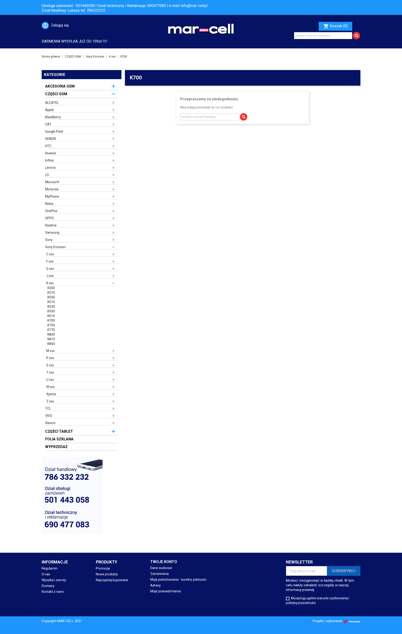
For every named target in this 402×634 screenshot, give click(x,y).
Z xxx (50, 401)
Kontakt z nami (53, 592)
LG (47, 175)
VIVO (48, 416)
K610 (51, 316)
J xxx (50, 276)
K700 (51, 320)
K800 (51, 334)
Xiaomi (50, 423)
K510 (51, 302)
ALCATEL (52, 103)
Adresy (155, 585)
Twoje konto (163, 562)
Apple (49, 110)
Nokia (49, 204)
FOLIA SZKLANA (59, 439)
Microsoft (52, 182)
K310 (51, 292)
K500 (51, 297)
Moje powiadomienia (165, 591)
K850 (51, 344)
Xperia (51, 394)
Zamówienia (159, 574)
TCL (48, 408)
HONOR (50, 139)
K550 (51, 311)
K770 (51, 330)
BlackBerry (53, 117)
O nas (46, 574)
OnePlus (51, 211)
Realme (51, 225)
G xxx (50, 268)
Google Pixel (54, 131)
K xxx (50, 283)
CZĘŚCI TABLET (59, 431)
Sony (49, 240)
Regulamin (49, 568)
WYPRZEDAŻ (56, 447)
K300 (51, 288)
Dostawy (48, 586)
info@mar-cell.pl (194, 5)
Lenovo (50, 167)
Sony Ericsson (55, 247)
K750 (51, 325)
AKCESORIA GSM (60, 86)
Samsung (52, 232)
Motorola (51, 189)
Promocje (103, 568)
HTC (48, 146)
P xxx (50, 358)
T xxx (50, 372)
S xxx (50, 365)
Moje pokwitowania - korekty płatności (178, 579)
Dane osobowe (161, 568)
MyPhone (52, 196)
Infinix (49, 160)
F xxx (50, 261)
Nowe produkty (107, 574)
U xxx (50, 379)
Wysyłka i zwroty (54, 580)
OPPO (49, 218)
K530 (51, 306)
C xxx (50, 254)
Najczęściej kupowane (112, 580)
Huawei (50, 153)
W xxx (50, 387)
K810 (51, 339)
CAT (48, 124)
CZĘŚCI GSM (56, 94)
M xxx (50, 351)
